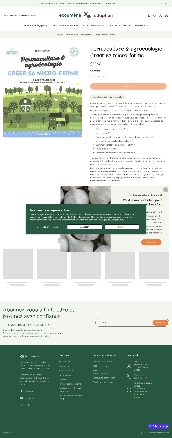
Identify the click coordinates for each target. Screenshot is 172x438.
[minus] (93, 76)
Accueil (60, 34)
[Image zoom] (42, 91)
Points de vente (66, 370)
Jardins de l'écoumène (158, 432)
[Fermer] (165, 189)
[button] (128, 86)
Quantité (95, 70)
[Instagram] (23, 398)
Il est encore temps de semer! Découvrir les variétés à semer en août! (69, 3)
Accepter (84, 227)
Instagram (30, 398)
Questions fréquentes (102, 361)
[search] (154, 15)
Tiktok (28, 405)
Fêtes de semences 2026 (70, 384)
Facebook (30, 391)
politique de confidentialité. (111, 219)
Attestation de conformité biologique (71, 397)
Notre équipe (65, 375)
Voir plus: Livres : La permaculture (108, 97)
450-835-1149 (140, 378)
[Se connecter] (160, 15)
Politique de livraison (102, 366)
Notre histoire (65, 361)
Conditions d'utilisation (103, 382)
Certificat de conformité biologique (70, 389)
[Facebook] (23, 391)
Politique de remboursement (100, 372)
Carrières (63, 379)
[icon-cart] (166, 15)
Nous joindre (64, 366)
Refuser (122, 227)
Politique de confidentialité (105, 377)
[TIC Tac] (23, 405)
